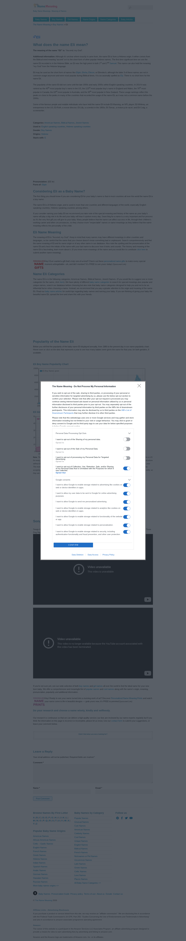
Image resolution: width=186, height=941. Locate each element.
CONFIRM (73, 545)
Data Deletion (77, 555)
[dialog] (93, 470)
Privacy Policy (108, 555)
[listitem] (93, 433)
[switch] (126, 439)
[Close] (140, 386)
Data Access (93, 555)
